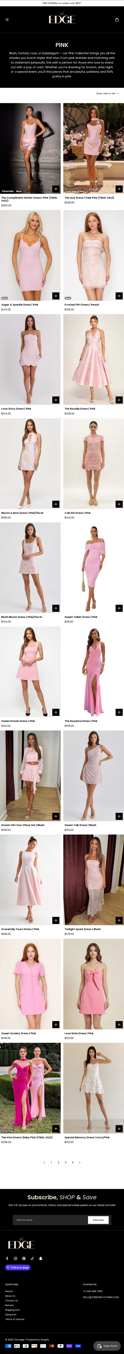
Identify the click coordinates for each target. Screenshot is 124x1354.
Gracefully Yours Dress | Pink (20, 929)
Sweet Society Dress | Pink (18, 1033)
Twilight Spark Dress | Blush (83, 929)
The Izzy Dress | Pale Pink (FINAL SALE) (89, 197)
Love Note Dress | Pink (79, 1033)
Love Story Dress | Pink (16, 408)
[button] (7, 20)
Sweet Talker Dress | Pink (81, 617)
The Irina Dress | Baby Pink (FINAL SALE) (27, 1137)
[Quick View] (55, 189)
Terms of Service (14, 1319)
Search (9, 1291)
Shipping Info (12, 1310)
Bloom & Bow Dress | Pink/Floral (22, 513)
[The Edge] (62, 19)
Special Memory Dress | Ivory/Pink (87, 1137)
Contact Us (11, 1300)
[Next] (80, 1163)
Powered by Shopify (38, 1339)
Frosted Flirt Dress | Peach (82, 304)
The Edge (19, 1339)
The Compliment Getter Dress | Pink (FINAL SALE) (29, 199)
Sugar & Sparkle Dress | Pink (19, 304)
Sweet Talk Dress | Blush (80, 825)
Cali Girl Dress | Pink (78, 513)
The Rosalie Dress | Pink (80, 408)
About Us (10, 1296)
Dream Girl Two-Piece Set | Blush (22, 825)
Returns (9, 1305)
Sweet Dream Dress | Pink (18, 721)
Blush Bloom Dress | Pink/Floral (21, 617)
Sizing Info (10, 1314)
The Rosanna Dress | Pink (81, 721)
